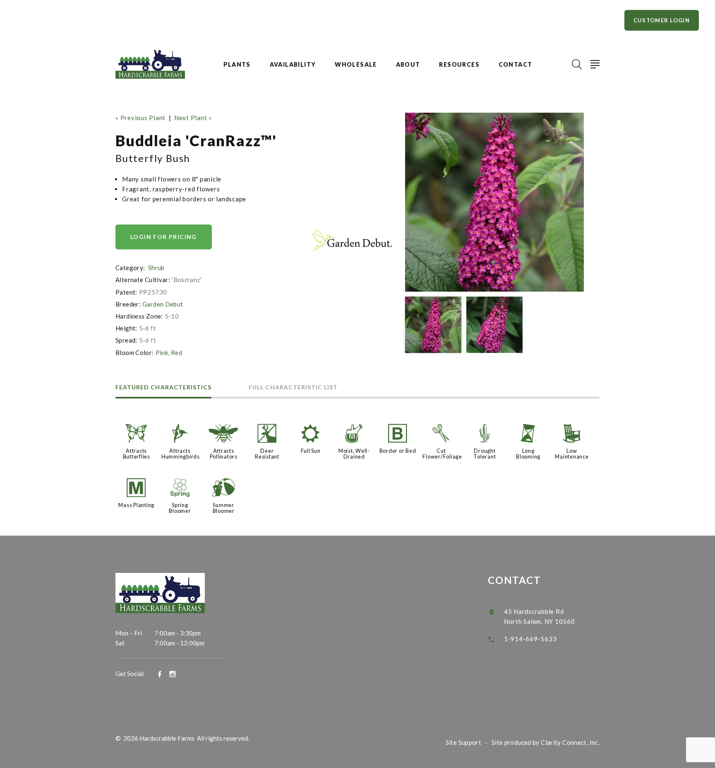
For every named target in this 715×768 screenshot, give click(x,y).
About (408, 64)
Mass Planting (136, 505)
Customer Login (661, 20)
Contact (516, 64)
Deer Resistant (267, 453)
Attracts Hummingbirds (180, 453)
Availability (293, 64)
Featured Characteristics (163, 387)
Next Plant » (193, 117)
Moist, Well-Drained (354, 453)
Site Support (464, 742)
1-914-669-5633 (530, 638)
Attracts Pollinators (224, 453)
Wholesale (356, 64)
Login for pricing (163, 236)
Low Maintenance (571, 453)
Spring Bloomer (180, 508)
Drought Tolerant (484, 453)
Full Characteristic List (293, 387)
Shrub (156, 267)
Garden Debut (162, 304)
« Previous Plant (140, 117)
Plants (237, 64)
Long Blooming (528, 453)
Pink (162, 352)
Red (176, 352)
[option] (494, 202)
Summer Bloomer (224, 508)
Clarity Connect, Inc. (570, 742)
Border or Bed (397, 450)
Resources (459, 64)
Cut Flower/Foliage (442, 453)
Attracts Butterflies (136, 453)
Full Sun (311, 450)
